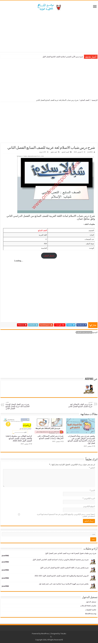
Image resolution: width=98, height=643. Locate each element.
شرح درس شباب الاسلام (84, 332)
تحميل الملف (49, 255)
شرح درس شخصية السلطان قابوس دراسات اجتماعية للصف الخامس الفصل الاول (61, 560)
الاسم (92, 490)
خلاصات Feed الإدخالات (88, 606)
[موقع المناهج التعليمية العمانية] (49, 6)
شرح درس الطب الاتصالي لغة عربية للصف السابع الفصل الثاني (80, 404)
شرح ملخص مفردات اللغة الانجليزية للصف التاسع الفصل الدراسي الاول (64, 568)
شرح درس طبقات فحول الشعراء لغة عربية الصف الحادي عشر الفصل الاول (70, 553)
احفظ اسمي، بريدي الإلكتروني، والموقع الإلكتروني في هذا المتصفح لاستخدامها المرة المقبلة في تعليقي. (66, 515)
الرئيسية (94, 100)
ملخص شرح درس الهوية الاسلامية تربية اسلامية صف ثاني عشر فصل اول (64, 584)
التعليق (92, 468)
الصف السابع (85, 100)
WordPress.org (90, 614)
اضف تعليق (54, 152)
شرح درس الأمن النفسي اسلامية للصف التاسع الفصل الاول (62, 57)
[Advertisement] (49, 32)
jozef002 (90, 152)
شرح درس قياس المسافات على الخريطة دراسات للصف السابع (50, 437)
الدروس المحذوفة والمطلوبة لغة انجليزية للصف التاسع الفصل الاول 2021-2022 (62, 576)
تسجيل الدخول (91, 602)
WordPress (45, 634)
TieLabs (63, 634)
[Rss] (51, 636)
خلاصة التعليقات (90, 610)
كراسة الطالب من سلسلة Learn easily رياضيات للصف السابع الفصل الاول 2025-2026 (19, 438)
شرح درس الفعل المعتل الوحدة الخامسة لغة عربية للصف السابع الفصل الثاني (17, 405)
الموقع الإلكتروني (89, 506)
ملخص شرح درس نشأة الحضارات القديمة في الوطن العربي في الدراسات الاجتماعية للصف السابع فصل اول (81, 439)
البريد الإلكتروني (89, 498)
